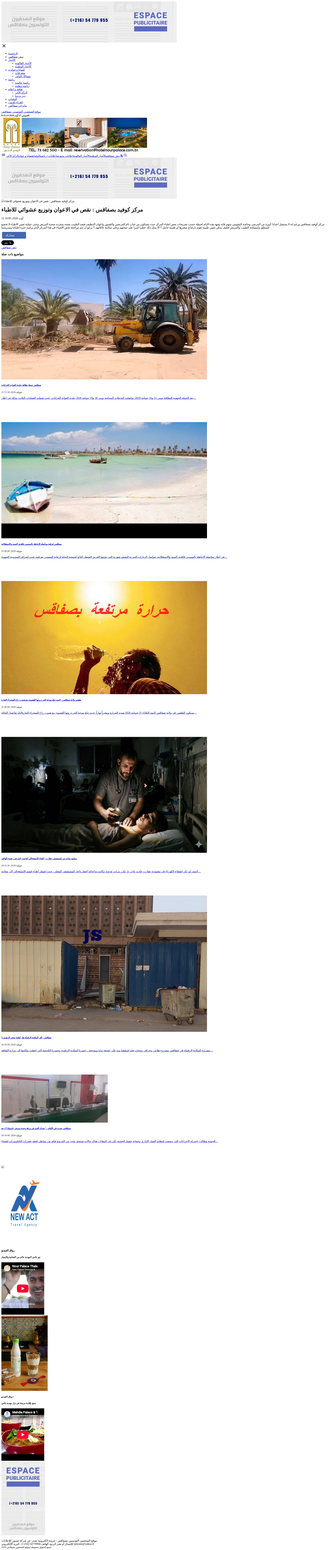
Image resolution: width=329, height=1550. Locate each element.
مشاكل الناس (23, 76)
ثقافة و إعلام (15, 89)
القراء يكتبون (15, 102)
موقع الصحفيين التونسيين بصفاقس (21, 111)
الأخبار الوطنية (23, 66)
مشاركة (10, 235)
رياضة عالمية (22, 82)
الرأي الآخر (21, 92)
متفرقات (20, 73)
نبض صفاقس (15, 56)
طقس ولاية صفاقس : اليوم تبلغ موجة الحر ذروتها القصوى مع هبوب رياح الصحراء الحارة (41, 700)
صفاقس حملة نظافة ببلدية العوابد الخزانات (21, 385)
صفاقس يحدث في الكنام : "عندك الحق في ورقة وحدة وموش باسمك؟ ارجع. (36, 1128)
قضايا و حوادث (16, 69)
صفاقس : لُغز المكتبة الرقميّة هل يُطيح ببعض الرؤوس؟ (26, 1037)
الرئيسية (13, 53)
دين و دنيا (20, 95)
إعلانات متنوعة (64, 155)
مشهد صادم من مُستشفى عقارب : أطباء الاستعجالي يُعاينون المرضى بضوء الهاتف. (39, 858)
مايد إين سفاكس (17, 105)
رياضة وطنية (22, 86)
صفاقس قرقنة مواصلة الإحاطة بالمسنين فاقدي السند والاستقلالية (31, 544)
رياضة (11, 79)
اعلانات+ (51, 155)
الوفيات (12, 99)
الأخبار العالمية (23, 63)
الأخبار (11, 60)
